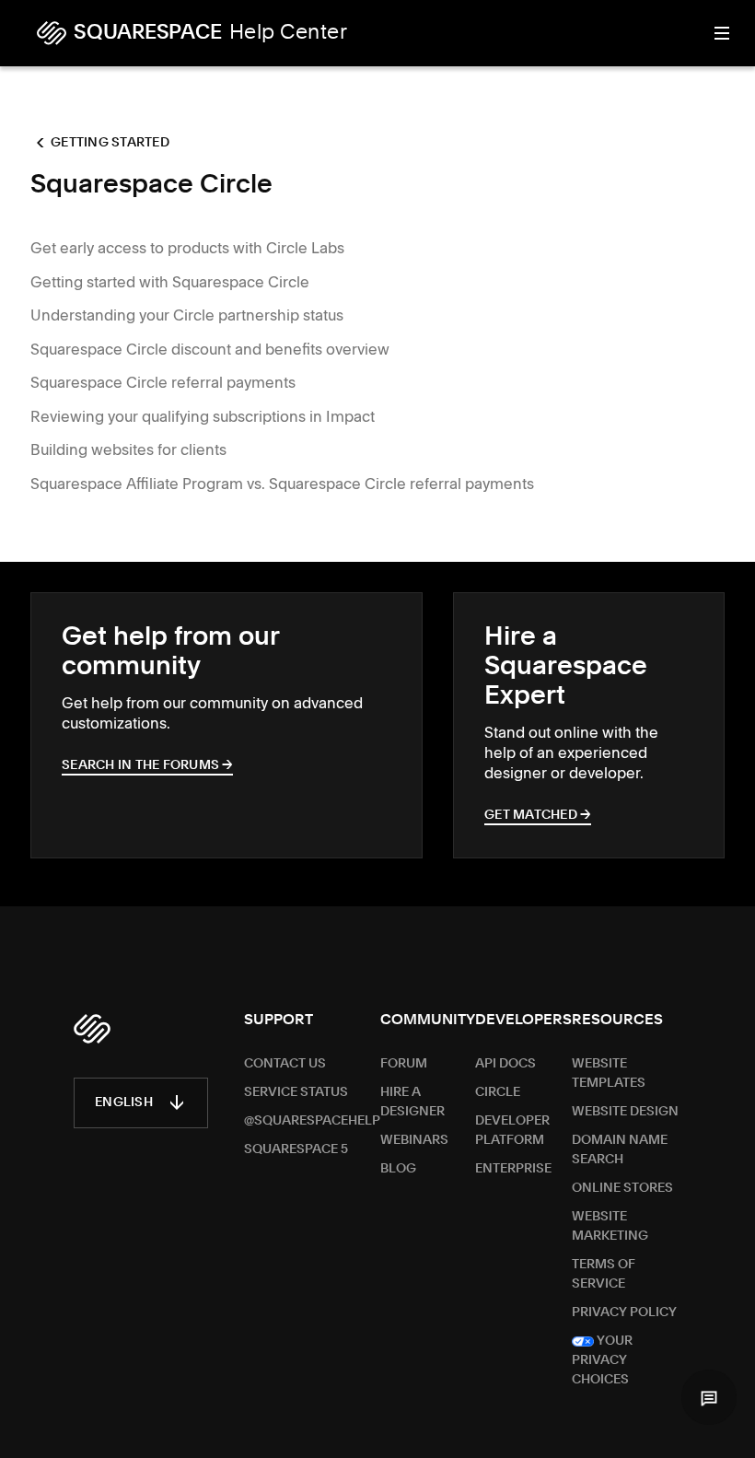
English (124, 1102)
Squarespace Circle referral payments (163, 382)
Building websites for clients (128, 449)
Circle (497, 1092)
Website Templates (608, 1073)
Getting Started (110, 142)
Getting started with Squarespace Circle (169, 282)
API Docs (505, 1063)
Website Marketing (610, 1226)
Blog (398, 1168)
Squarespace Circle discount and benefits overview (209, 349)
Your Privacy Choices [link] (602, 1360)
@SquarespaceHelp (312, 1120)
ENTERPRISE (513, 1168)
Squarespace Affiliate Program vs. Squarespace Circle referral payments (282, 483)
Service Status (296, 1092)
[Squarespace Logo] (92, 1028)
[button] (709, 1397)
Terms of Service (603, 1274)
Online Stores (622, 1188)
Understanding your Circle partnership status (186, 315)
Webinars (414, 1140)
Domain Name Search (620, 1150)
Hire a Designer (412, 1102)
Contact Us (285, 1063)
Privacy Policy (624, 1312)
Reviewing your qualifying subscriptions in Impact (202, 416)
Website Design (625, 1111)
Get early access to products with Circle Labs (187, 248)
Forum (403, 1063)
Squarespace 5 (296, 1149)
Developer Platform (512, 1130)
